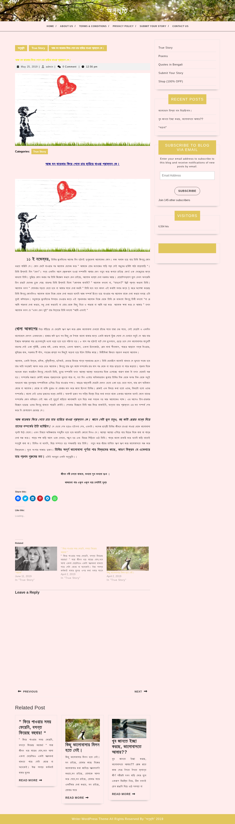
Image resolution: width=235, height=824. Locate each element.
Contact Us (180, 26)
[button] (82, 109)
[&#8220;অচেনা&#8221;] (36, 559)
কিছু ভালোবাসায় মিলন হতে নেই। (120, 572)
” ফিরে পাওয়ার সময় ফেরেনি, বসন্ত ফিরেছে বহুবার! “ (35, 727)
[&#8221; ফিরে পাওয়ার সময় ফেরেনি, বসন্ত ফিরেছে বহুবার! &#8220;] (83, 563)
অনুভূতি (117, 10)
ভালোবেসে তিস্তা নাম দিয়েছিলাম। (175, 110)
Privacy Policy (123, 26)
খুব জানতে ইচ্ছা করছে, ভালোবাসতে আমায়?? (127, 746)
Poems (163, 56)
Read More (28, 780)
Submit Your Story (153, 26)
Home (50, 26)
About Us (66, 26)
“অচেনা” (18, 572)
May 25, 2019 (29, 66)
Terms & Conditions (93, 26)
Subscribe (187, 190)
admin (49, 66)
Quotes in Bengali (170, 64)
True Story (38, 48)
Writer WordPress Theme (90, 819)
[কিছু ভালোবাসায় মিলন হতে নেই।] (128, 559)
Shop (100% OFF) (170, 81)
